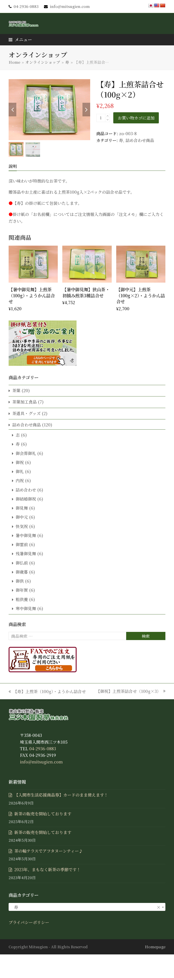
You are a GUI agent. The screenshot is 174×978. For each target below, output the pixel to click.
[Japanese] (151, 5)
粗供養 (22, 599)
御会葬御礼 (26, 453)
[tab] (13, 166)
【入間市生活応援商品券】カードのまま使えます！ (61, 795)
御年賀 (22, 590)
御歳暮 (22, 572)
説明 (13, 166)
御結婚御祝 (26, 499)
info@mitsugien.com (70, 6)
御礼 (20, 471)
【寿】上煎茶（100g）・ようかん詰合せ (47, 691)
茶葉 (16, 390)
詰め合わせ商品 (140, 140)
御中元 (22, 517)
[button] (20, 39)
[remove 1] (107, 120)
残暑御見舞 (26, 553)
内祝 (20, 480)
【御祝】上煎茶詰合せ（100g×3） (128, 691)
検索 (146, 636)
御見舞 (22, 508)
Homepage (155, 946)
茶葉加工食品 (24, 402)
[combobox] (87, 907)
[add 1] (107, 116)
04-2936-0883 (26, 6)
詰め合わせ (26, 490)
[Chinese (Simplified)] (162, 5)
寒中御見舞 (26, 608)
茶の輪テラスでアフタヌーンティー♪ (48, 851)
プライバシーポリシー (29, 922)
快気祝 (22, 526)
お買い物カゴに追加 (136, 118)
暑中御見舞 (26, 535)
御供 (20, 581)
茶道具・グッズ (26, 413)
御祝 (20, 462)
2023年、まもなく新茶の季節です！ (47, 869)
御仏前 (22, 563)
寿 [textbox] (85, 907)
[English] (157, 5)
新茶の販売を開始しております (42, 814)
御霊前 (22, 544)
